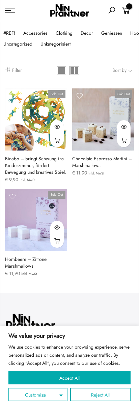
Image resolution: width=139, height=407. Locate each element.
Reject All (100, 395)
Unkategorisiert (55, 44)
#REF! (9, 33)
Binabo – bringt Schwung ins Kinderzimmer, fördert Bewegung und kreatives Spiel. (35, 165)
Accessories (35, 33)
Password (22, 272)
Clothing (64, 33)
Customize (35, 395)
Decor (87, 33)
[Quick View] (57, 127)
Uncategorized (17, 44)
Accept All (69, 378)
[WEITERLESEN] (57, 140)
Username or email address (39, 241)
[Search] (111, 10)
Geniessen (111, 33)
